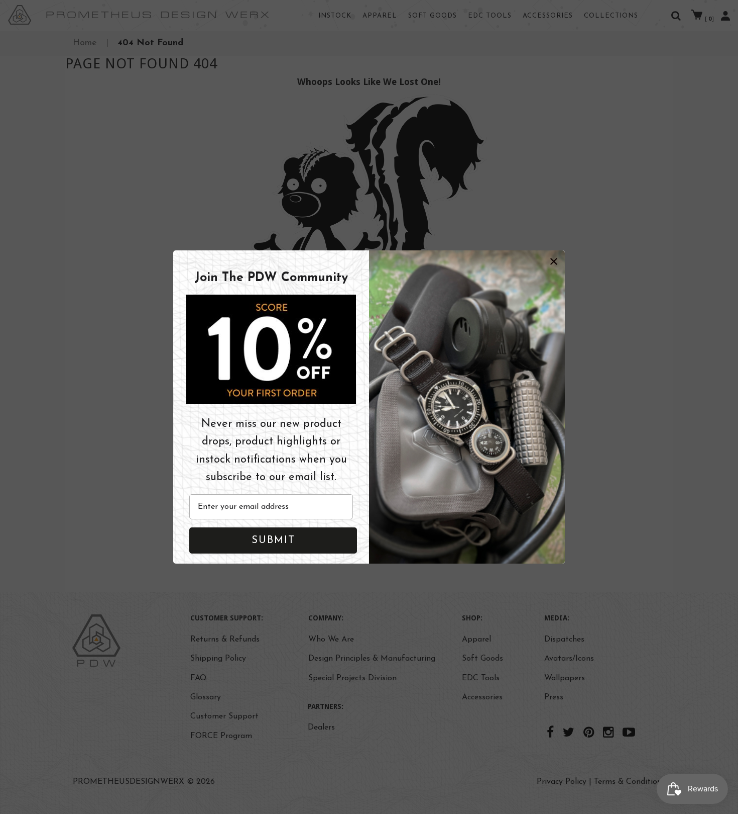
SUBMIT (273, 540)
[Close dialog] (554, 261)
